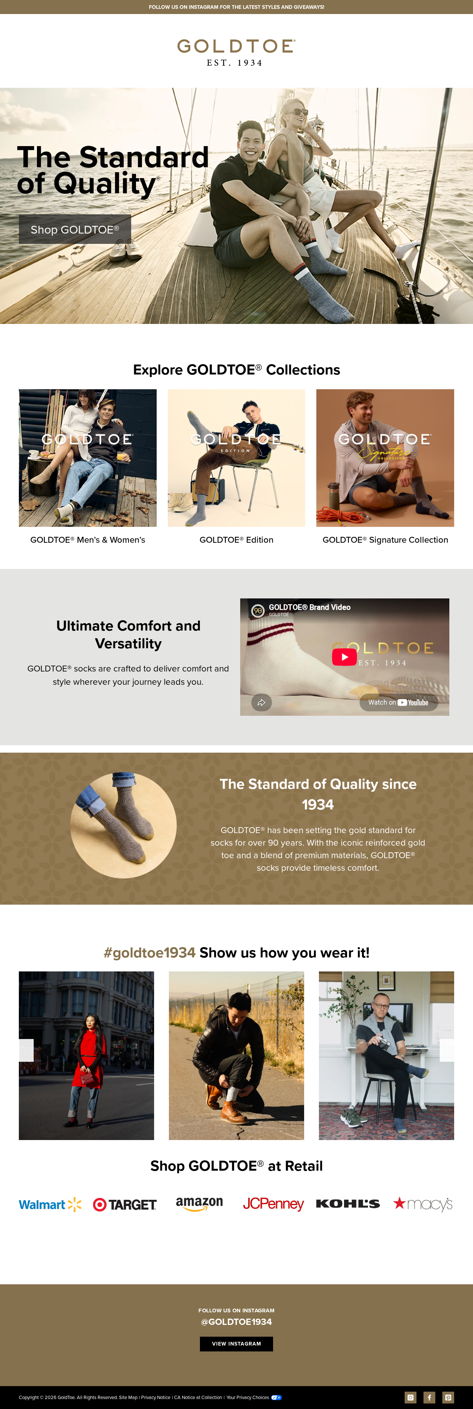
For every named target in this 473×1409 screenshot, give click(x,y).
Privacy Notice (154, 1397)
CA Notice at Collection (197, 1397)
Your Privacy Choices (246, 1397)
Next (447, 1050)
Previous (26, 1050)
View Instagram (236, 1344)
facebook (429, 1397)
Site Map (128, 1397)
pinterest (448, 1397)
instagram (410, 1397)
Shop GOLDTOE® (75, 229)
